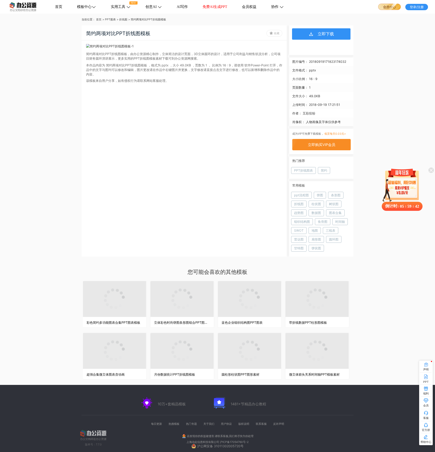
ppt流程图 (301, 195)
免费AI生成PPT (215, 7)
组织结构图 (302, 222)
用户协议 (226, 423)
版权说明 (243, 423)
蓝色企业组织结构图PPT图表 (242, 322)
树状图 (333, 204)
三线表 (330, 230)
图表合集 (335, 213)
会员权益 (249, 7)
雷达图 (299, 239)
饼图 (320, 195)
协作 (275, 7)
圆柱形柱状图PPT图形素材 (240, 374)
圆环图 (333, 239)
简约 (324, 170)
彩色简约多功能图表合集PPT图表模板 (113, 322)
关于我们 (208, 423)
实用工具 (118, 7)
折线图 (123, 19)
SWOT (299, 230)
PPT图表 (110, 19)
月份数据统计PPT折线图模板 (174, 374)
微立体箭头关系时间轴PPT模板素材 (314, 374)
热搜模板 (174, 423)
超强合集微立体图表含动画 (106, 374)
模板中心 (84, 7)
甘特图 (299, 248)
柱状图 (316, 204)
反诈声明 (278, 423)
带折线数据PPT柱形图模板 (308, 322)
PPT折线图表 (303, 170)
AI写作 (182, 7)
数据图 (316, 213)
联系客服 (261, 423)
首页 (58, 7)
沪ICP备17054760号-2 (234, 442)
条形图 (336, 195)
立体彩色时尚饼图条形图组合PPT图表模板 (182, 322)
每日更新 (156, 423)
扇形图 (316, 239)
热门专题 (191, 423)
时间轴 (340, 222)
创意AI (151, 7)
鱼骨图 (322, 222)
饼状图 (316, 248)
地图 (315, 230)
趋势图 (299, 213)
